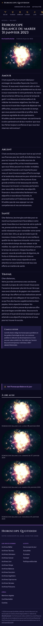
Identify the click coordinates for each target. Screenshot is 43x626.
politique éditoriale (7, 622)
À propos (26, 554)
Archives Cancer (7, 558)
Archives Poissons (8, 587)
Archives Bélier (7, 547)
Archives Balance (8, 569)
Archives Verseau (8, 583)
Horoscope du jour (22, 7)
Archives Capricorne (9, 579)
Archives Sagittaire (8, 576)
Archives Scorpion (8, 572)
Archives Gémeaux (8, 554)
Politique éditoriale (30, 561)
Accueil (5, 20)
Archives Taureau (8, 551)
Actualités (36, 7)
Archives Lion (6, 561)
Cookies (5, 603)
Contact (26, 558)
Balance (13, 20)
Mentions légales (8, 596)
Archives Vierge (7, 565)
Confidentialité (7, 599)
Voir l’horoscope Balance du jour (18, 386)
